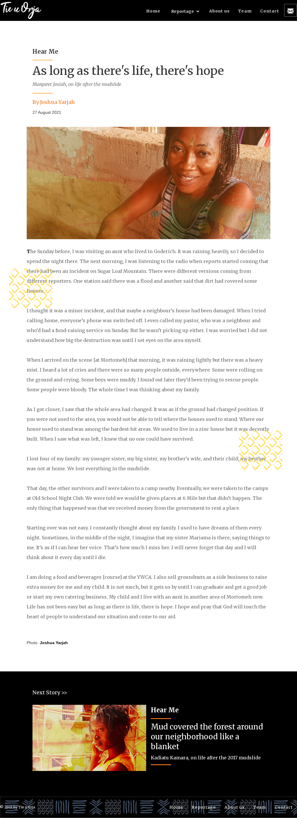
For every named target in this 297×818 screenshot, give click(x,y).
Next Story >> (49, 692)
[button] (185, 12)
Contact (269, 11)
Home (153, 11)
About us (219, 11)
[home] (21, 9)
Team (245, 11)
